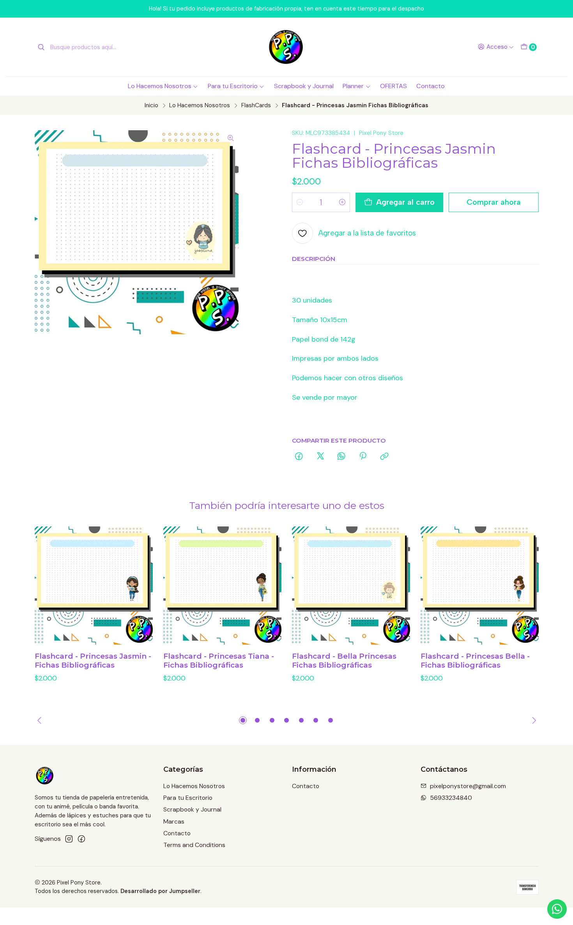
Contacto (430, 86)
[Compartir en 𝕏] (320, 456)
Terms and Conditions (194, 845)
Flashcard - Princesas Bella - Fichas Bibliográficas (475, 661)
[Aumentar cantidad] (342, 202)
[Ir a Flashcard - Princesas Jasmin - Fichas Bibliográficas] (94, 585)
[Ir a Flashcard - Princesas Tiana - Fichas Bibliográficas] (222, 585)
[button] (243, 720)
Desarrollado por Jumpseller (160, 891)
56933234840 (451, 798)
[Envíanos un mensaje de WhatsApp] (557, 909)
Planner (353, 86)
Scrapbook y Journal (304, 86)
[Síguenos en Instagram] (69, 839)
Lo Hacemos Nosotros (159, 86)
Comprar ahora (494, 202)
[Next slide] (533, 720)
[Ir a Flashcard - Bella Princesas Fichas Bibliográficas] (351, 585)
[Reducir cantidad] (299, 202)
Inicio (151, 105)
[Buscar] (41, 47)
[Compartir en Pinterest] (363, 456)
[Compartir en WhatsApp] (341, 456)
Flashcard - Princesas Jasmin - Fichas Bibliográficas (93, 661)
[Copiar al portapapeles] (384, 456)
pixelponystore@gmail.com (468, 786)
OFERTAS (393, 86)
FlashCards (256, 105)
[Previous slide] (40, 720)
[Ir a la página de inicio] (286, 47)
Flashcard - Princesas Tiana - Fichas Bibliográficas (218, 661)
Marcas (173, 821)
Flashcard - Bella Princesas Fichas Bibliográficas (344, 661)
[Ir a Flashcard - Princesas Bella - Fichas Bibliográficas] (480, 585)
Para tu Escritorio (233, 86)
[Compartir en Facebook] (299, 456)
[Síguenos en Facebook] (81, 839)
